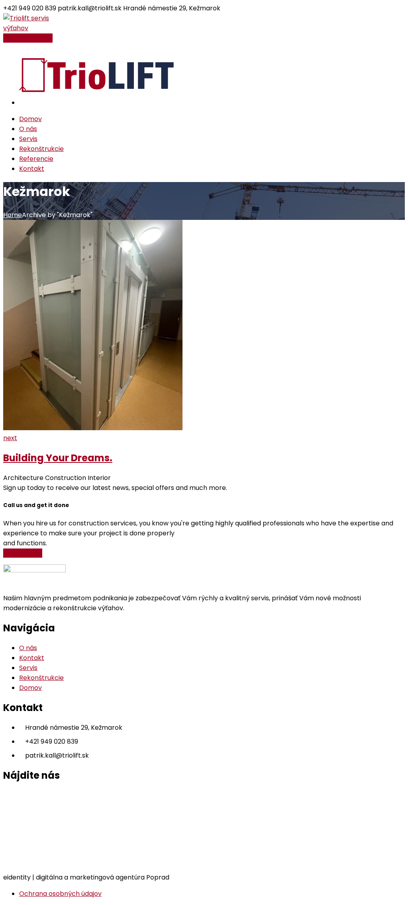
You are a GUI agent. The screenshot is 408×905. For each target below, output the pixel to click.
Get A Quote (22, 553)
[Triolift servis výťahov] (30, 28)
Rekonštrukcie (41, 677)
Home (12, 214)
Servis (28, 667)
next (10, 438)
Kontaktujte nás (28, 38)
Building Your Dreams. (57, 457)
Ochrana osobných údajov (60, 893)
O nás (28, 647)
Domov (30, 687)
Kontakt (31, 657)
